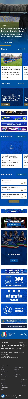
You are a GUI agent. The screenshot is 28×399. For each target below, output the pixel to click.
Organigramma (4, 371)
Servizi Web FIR (17, 374)
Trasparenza (4, 374)
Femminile (3, 383)
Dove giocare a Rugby (18, 367)
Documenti (16, 371)
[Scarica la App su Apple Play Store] (21, 334)
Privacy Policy (19, 395)
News (2, 389)
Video (22, 383)
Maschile (3, 381)
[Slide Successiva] (5, 25)
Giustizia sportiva (17, 369)
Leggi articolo (6, 42)
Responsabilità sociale (6, 376)
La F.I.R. (3, 367)
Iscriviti (14, 260)
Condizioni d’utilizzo (11, 395)
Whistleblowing (13, 397)
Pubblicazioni (23, 385)
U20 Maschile (4, 385)
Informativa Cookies (5, 397)
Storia (2, 369)
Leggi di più (20, 49)
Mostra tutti (22, 342)
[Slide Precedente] (2, 25)
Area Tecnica (4, 373)
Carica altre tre (14, 201)
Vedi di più (20, 174)
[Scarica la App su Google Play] (25, 334)
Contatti (15, 376)
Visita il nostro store (14, 224)
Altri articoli (20, 136)
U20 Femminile (4, 387)
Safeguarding (16, 373)
